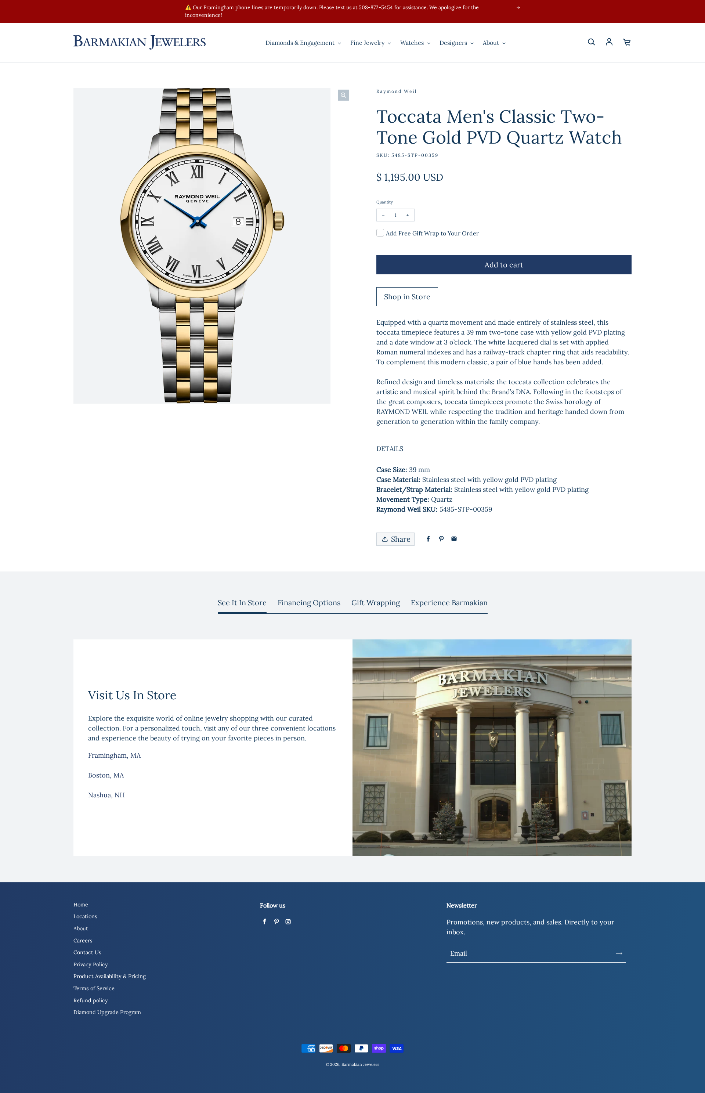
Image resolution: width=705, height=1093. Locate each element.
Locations (85, 916)
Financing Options (309, 602)
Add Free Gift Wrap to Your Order (432, 233)
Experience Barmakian (449, 602)
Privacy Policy (90, 964)
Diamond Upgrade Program (107, 1012)
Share (401, 539)
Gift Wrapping (375, 602)
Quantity (384, 202)
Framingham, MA (114, 755)
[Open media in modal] (343, 95)
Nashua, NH (106, 795)
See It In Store (242, 602)
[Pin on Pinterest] (441, 539)
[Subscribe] (619, 953)
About (491, 42)
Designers (454, 42)
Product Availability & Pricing (109, 976)
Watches (412, 42)
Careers (83, 940)
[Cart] (627, 42)
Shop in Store (407, 296)
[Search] (591, 42)
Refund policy (90, 1000)
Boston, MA (106, 775)
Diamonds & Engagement (300, 42)
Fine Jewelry (368, 42)
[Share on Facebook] (428, 539)
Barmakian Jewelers (360, 1064)
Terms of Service (94, 988)
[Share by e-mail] (454, 539)
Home (80, 904)
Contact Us (87, 952)
